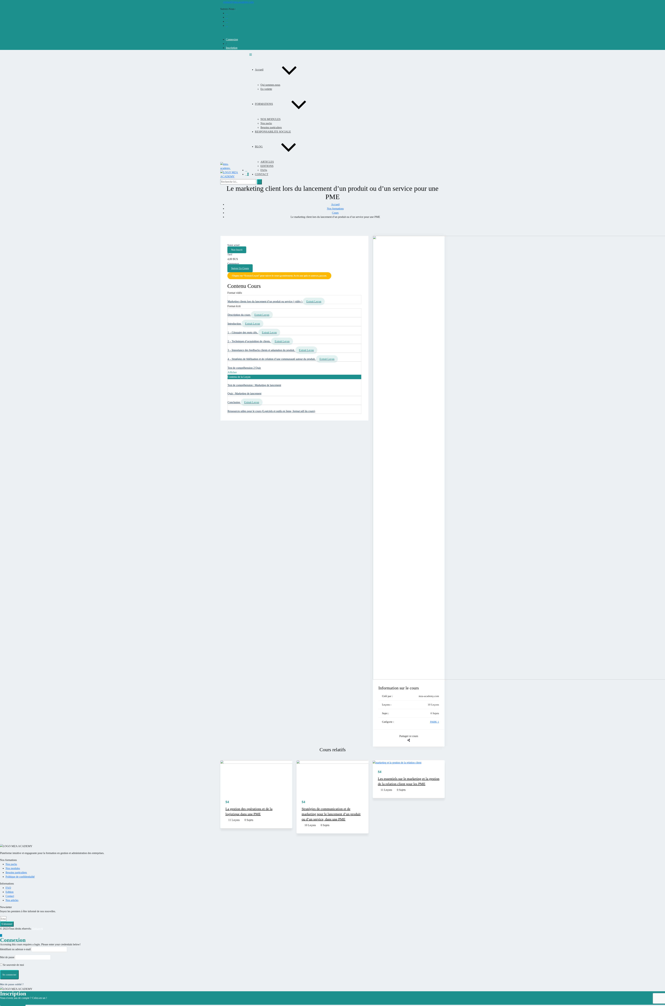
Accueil (259, 69)
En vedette (266, 89)
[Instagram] (227, 25)
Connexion (232, 39)
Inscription (231, 47)
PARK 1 (434, 721)
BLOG (259, 146)
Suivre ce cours (240, 268)
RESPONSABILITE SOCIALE (273, 131)
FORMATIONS (264, 103)
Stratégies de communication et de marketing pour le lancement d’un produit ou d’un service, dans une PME (331, 814)
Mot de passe (7, 957)
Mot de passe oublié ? (12, 984)
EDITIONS (266, 165)
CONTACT (261, 174)
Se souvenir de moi (13, 964)
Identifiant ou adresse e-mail (15, 949)
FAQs (263, 170)
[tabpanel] (294, 276)
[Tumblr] (410, 744)
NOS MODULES (270, 119)
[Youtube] (227, 17)
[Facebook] (227, 13)
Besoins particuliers (271, 127)
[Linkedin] (227, 21)
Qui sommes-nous (270, 84)
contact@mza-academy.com (238, 2)
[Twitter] (407, 744)
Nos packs (266, 123)
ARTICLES (267, 161)
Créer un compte (13, 1002)
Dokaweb (37, 928)
